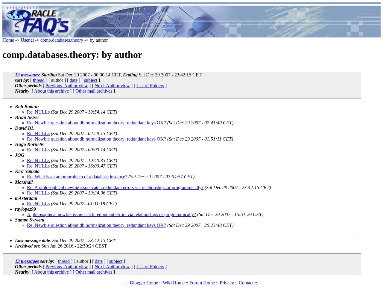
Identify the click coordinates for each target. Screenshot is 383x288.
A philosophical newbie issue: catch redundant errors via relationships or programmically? (111, 214)
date (73, 80)
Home (8, 40)
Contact (246, 282)
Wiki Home (174, 282)
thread (39, 80)
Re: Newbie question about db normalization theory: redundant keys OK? (96, 122)
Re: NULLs (38, 111)
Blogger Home (144, 282)
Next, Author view (112, 85)
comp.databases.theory (61, 40)
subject (90, 80)
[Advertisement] (227, 20)
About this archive (51, 91)
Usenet (27, 40)
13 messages (27, 74)
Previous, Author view (66, 85)
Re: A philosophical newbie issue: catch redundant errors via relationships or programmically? (115, 187)
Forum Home (202, 282)
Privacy (227, 282)
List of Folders (150, 85)
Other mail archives (93, 91)
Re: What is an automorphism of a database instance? (77, 176)
